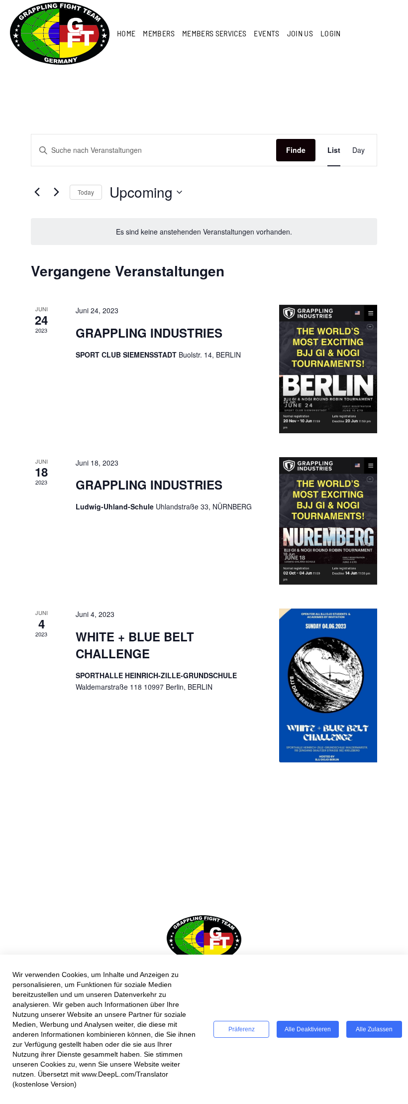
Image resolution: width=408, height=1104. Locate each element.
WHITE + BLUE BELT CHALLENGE (135, 645)
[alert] (204, 231)
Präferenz (241, 1029)
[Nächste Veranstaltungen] (56, 192)
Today (86, 192)
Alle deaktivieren (308, 1029)
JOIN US (300, 33)
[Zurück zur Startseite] (59, 33)
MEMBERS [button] (158, 33)
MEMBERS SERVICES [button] (214, 33)
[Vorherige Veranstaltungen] (37, 192)
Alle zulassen (374, 1029)
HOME (126, 33)
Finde (296, 150)
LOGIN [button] (330, 33)
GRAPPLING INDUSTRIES (149, 332)
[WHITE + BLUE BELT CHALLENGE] (328, 685)
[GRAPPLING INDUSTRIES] (328, 369)
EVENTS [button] (266, 33)
